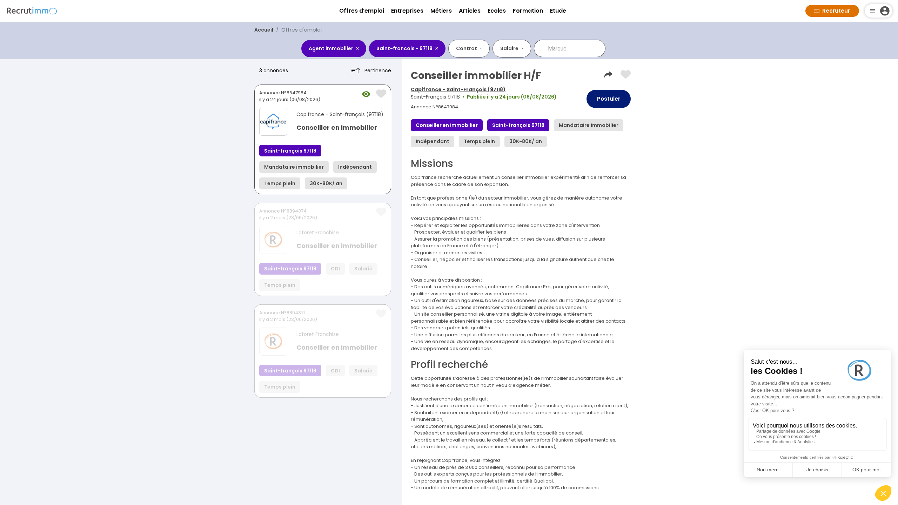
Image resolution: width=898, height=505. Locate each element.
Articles (470, 11)
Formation (528, 11)
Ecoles (497, 11)
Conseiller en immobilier (336, 127)
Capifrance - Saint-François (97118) (458, 89)
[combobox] (574, 48)
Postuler (608, 98)
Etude (558, 11)
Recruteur (836, 10)
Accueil (263, 29)
